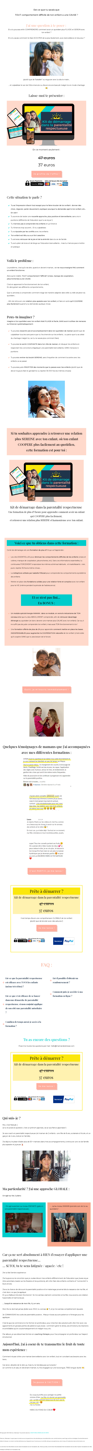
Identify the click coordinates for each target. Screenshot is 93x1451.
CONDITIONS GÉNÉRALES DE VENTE (39, 1432)
